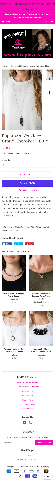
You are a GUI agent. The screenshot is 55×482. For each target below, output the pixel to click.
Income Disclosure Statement (27, 386)
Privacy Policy (27, 391)
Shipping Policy (27, 400)
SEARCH (28, 455)
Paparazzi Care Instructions (27, 382)
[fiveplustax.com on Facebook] (24, 423)
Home (4, 66)
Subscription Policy (27, 404)
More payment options (27, 190)
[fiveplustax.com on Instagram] (30, 423)
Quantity (6, 160)
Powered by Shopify (41, 466)
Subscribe (44, 442)
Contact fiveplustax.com (27, 459)
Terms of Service (27, 409)
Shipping (6, 153)
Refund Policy (27, 395)
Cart (50, 21)
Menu (7, 21)
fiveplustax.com (27, 466)
